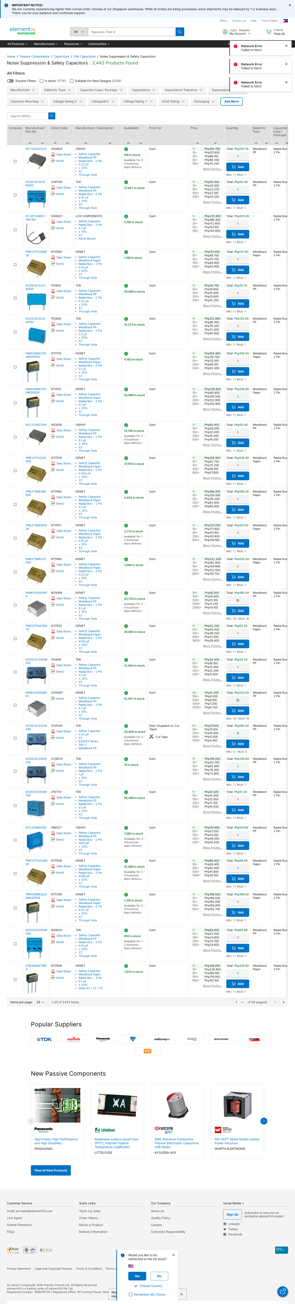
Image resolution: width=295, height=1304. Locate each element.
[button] (17, 44)
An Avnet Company (20, 1285)
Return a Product (91, 1225)
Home (11, 56)
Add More (231, 101)
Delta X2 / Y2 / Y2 (91, 988)
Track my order (90, 1211)
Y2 (80, 274)
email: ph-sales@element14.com (29, 1211)
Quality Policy (160, 1218)
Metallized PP (88, 157)
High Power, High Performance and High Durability (56, 1141)
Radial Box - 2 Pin (90, 161)
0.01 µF (83, 267)
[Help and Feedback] (282, 1291)
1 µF (81, 774)
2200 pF (84, 876)
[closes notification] (290, 5)
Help (253, 20)
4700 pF (84, 641)
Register (244, 30)
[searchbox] (132, 31)
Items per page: (21, 1002)
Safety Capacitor (90, 154)
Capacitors (61, 56)
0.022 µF (85, 473)
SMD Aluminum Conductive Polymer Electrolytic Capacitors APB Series (177, 1143)
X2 (80, 171)
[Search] (180, 31)
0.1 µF (82, 228)
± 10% (83, 231)
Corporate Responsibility (168, 1232)
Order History (88, 1218)
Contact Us (239, 20)
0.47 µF (84, 197)
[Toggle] (10, 81)
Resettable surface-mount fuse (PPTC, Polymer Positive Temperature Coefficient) (116, 1143)
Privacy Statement (19, 1268)
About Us (157, 1211)
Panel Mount (87, 238)
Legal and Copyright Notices (53, 1268)
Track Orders (269, 20)
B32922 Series (88, 741)
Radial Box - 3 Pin (90, 977)
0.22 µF (84, 164)
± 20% (83, 168)
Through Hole (88, 174)
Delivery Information (93, 1232)
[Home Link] (23, 32)
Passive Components (34, 56)
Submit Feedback (19, 1225)
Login (233, 30)
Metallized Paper (90, 260)
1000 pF (84, 843)
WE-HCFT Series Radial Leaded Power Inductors (237, 1141)
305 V (83, 744)
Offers (223, 20)
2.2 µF (83, 334)
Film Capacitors (84, 56)
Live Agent (14, 1218)
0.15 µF (83, 540)
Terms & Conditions (89, 1268)
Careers (156, 1225)
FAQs (10, 1232)
